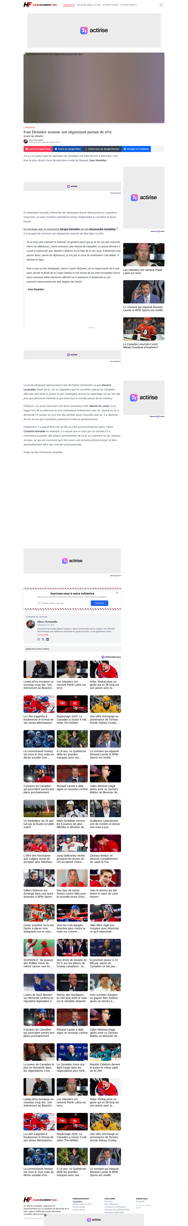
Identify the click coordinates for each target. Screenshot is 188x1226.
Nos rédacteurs (111, 1204)
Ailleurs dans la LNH (82, 1204)
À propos (108, 1201)
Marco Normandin (36, 140)
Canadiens (77, 1201)
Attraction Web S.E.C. (38, 1218)
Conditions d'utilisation (115, 1207)
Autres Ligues (79, 1207)
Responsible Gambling (40, 649)
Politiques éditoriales (114, 1212)
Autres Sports (79, 1209)
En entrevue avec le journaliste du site (69, 229)
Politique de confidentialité (116, 1209)
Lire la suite (42, 634)
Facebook (140, 1201)
